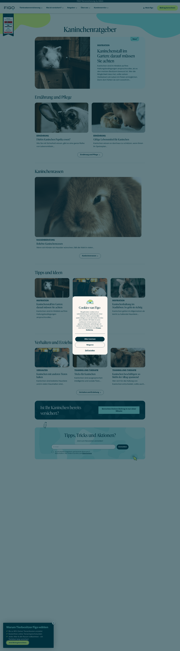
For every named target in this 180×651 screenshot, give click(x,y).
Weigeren (90, 345)
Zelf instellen (90, 350)
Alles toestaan (90, 339)
